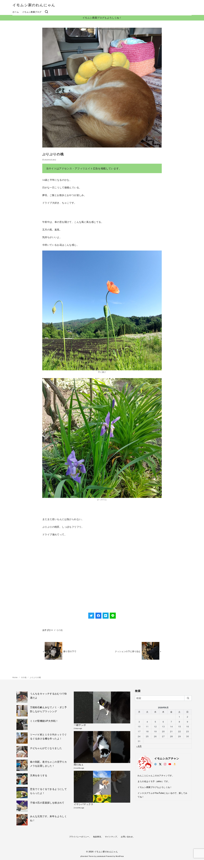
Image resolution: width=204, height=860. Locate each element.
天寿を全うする (38, 775)
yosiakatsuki (101, 856)
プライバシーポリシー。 (80, 836)
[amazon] (174, 764)
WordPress (120, 856)
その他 (59, 629)
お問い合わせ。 (128, 836)
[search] (188, 698)
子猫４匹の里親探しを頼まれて (47, 802)
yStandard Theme (87, 856)
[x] (160, 764)
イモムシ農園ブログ (32, 11)
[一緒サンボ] (102, 707)
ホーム (15, 11)
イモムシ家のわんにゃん (33, 4)
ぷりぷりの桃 (35, 677)
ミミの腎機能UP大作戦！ (44, 721)
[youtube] (169, 764)
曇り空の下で (69, 651)
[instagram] (165, 764)
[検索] (46, 11)
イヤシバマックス (83, 804)
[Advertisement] (102, 582)
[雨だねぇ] (102, 747)
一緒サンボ (80, 725)
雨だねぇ (79, 764)
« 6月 (139, 746)
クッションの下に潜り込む (128, 651)
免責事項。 (98, 836)
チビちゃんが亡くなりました (46, 748)
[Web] (155, 764)
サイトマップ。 (112, 836)
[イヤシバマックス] (102, 787)
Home (15, 677)
